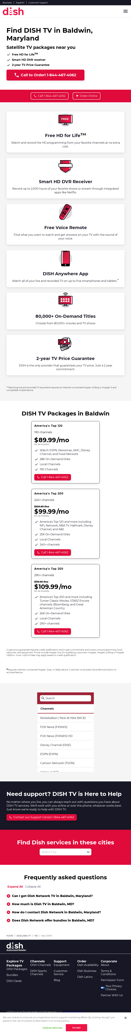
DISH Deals (14, 981)
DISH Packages (16, 969)
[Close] (125, 1018)
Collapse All (33, 886)
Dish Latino (85, 977)
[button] (88, 852)
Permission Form (112, 980)
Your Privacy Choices (113, 987)
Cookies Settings (52, 1027)
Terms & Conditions (108, 972)
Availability (24, 935)
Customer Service (61, 972)
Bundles (12, 975)
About (105, 965)
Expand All (15, 886)
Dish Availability (88, 965)
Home (9, 935)
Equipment (62, 965)
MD (36, 935)
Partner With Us (112, 995)
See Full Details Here (73, 1012)
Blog (57, 980)
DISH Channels (40, 965)
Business (7, 2)
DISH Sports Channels (38, 972)
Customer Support (38, 2)
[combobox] (62, 852)
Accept (76, 1027)
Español (20, 2)
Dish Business (86, 971)
